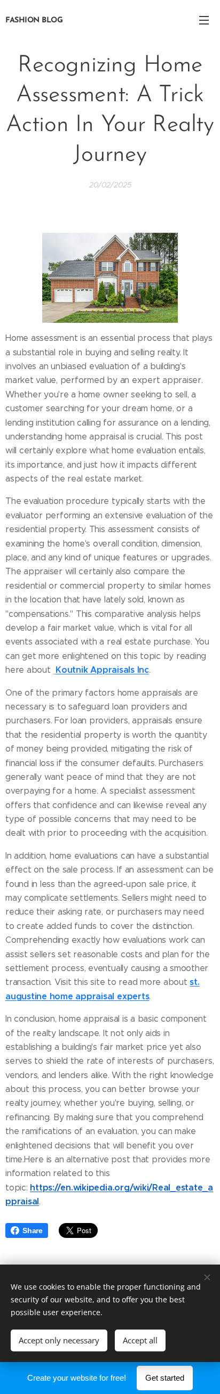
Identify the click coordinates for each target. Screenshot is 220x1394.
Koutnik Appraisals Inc (102, 669)
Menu (204, 19)
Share (32, 1230)
